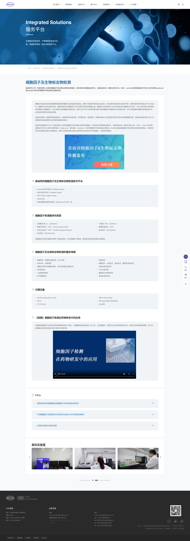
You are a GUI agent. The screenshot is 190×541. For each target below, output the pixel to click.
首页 (29, 68)
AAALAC (44, 538)
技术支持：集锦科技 (178, 528)
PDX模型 (28, 538)
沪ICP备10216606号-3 (177, 526)
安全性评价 (11, 538)
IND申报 (36, 538)
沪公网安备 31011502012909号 (154, 528)
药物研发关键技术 (49, 68)
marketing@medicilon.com (60, 515)
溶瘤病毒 (19, 538)
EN (183, 4)
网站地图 (167, 528)
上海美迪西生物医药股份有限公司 (152, 526)
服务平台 (37, 68)
